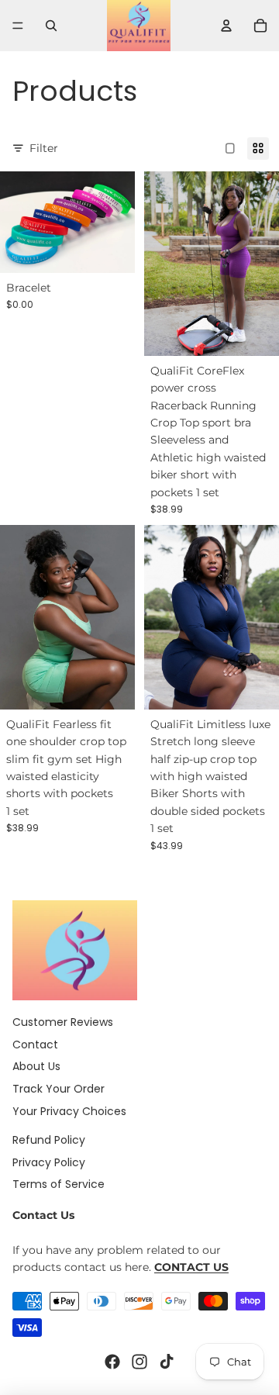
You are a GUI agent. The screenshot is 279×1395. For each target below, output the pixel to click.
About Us (36, 1066)
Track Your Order (58, 1088)
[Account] (226, 26)
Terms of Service (58, 1184)
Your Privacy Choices (69, 1111)
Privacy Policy (48, 1162)
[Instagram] (139, 1361)
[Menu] (18, 25)
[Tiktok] (166, 1361)
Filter (43, 148)
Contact (35, 1044)
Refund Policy (48, 1140)
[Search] (51, 26)
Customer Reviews (62, 1022)
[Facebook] (112, 1361)
